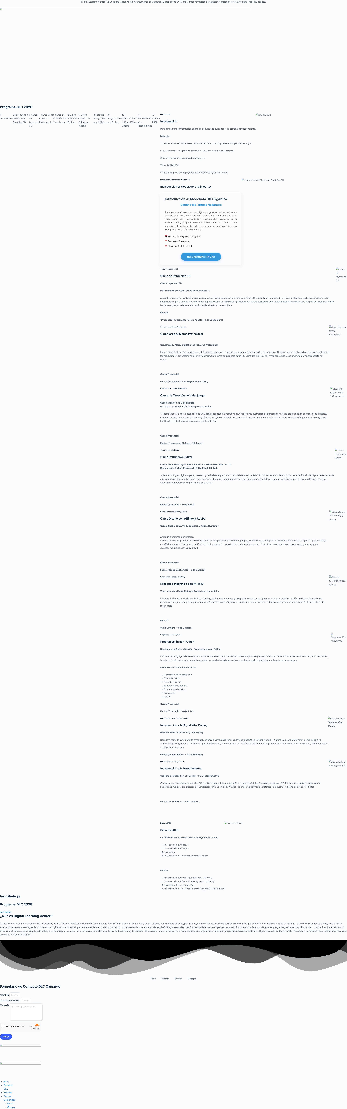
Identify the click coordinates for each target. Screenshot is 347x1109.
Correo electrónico (10, 1000)
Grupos (11, 1107)
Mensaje (5, 1005)
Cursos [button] (178, 978)
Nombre (4, 995)
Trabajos (8, 1085)
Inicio (6, 1081)
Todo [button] (153, 978)
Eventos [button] (165, 978)
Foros (10, 1103)
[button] (5, 912)
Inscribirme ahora (201, 256)
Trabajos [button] (191, 978)
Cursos (7, 1096)
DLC (6, 1088)
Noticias (8, 1092)
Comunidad (9, 1099)
